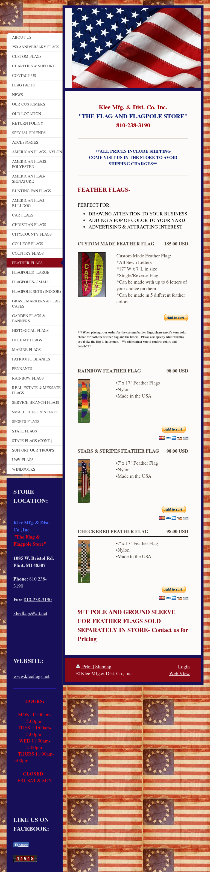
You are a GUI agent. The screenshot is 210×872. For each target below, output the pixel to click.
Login (184, 666)
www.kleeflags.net (31, 676)
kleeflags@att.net (30, 613)
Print (87, 666)
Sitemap (103, 666)
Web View (179, 673)
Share (23, 845)
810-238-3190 (38, 599)
